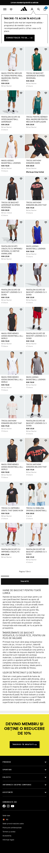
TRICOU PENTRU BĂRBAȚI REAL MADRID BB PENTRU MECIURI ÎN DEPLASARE (37, 119)
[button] (21, 49)
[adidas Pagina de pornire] (24, 9)
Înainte (25, 581)
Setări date (6, 815)
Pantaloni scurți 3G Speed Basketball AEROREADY (10, 119)
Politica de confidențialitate (12, 828)
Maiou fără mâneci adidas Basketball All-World (12, 336)
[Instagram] (8, 806)
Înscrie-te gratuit (23, 744)
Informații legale (8, 840)
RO (7, 820)
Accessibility (7, 836)
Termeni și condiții (9, 832)
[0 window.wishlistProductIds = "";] (11, 9)
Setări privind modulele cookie (13, 824)
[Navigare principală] (5, 9)
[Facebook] (4, 806)
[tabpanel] (24, 314)
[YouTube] (12, 806)
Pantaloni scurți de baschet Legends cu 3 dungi (11, 292)
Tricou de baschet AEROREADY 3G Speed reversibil (35, 75)
